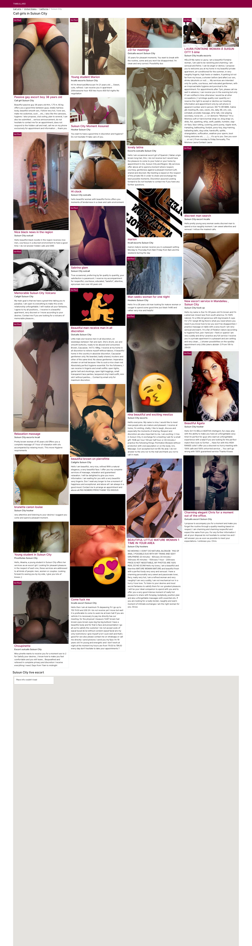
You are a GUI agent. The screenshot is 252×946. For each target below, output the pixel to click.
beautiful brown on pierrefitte (90, 458)
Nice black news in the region (33, 232)
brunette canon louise (28, 507)
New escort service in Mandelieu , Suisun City (206, 302)
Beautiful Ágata (194, 423)
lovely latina (135, 147)
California (43, 9)
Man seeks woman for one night (149, 296)
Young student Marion (85, 77)
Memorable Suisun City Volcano (35, 293)
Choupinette (22, 645)
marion (132, 239)
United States (30, 9)
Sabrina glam (79, 267)
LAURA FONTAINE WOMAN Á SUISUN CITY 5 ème (209, 50)
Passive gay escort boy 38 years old (38, 97)
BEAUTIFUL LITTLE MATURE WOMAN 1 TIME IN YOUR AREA (153, 541)
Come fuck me (80, 599)
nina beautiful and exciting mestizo (150, 414)
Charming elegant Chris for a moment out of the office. (208, 514)
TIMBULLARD (19, 3)
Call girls (17, 9)
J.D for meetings (138, 49)
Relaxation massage (27, 433)
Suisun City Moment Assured (90, 126)
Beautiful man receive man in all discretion (91, 329)
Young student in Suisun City (33, 554)
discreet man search (197, 215)
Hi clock (76, 191)
